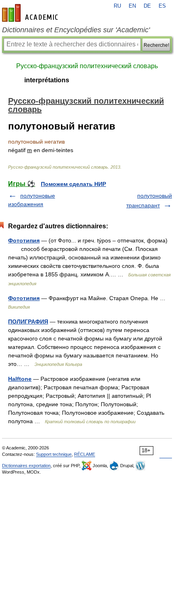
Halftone (20, 379)
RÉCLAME (84, 454)
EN (132, 6)
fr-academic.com (31, 13)
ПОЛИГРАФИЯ (28, 321)
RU (117, 6)
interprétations (46, 80)
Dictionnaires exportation (26, 465)
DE (147, 6)
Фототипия (24, 240)
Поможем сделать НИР (73, 184)
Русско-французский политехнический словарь (87, 66)
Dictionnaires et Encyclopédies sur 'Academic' (76, 30)
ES (162, 6)
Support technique (54, 454)
